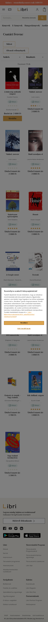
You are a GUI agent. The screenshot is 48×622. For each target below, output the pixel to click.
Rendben (24, 323)
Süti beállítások (24, 329)
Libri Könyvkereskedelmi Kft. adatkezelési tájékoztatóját (19, 315)
